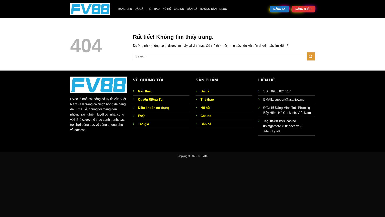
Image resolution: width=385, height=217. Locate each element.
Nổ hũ (167, 8)
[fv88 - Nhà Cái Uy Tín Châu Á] (90, 9)
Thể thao (153, 8)
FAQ (141, 116)
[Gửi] (311, 56)
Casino (179, 8)
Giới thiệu (145, 91)
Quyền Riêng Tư (150, 99)
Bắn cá (192, 8)
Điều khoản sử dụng (153, 108)
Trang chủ (124, 8)
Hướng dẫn (208, 8)
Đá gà (139, 8)
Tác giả (143, 124)
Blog (223, 8)
